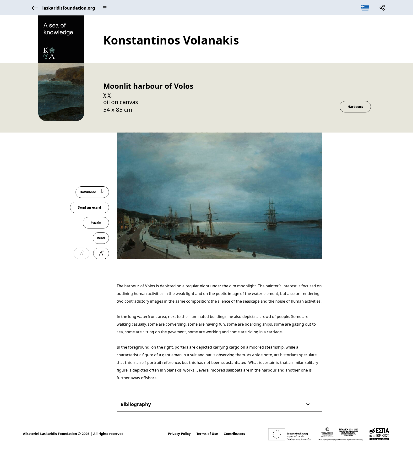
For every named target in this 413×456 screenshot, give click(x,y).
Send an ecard (89, 207)
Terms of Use (207, 433)
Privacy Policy (179, 433)
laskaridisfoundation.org (68, 8)
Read (101, 238)
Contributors (234, 433)
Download (88, 192)
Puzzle (96, 222)
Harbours (355, 106)
